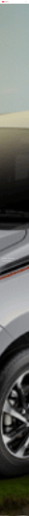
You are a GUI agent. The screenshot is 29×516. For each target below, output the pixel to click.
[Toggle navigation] (26, 2)
